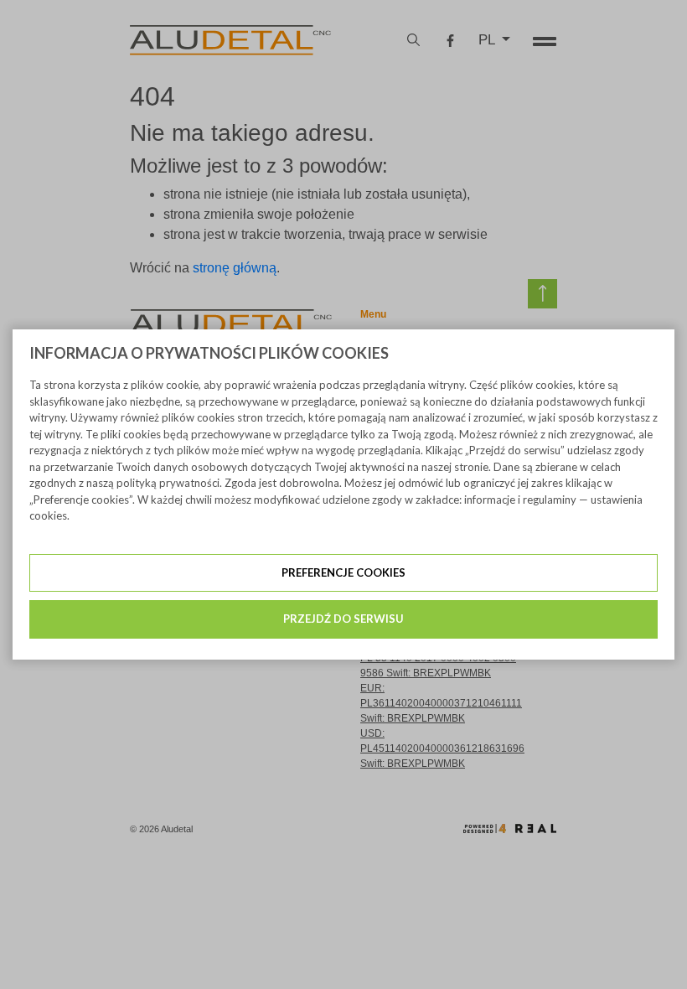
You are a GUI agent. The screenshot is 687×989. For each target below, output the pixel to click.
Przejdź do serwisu (343, 618)
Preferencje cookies (343, 572)
